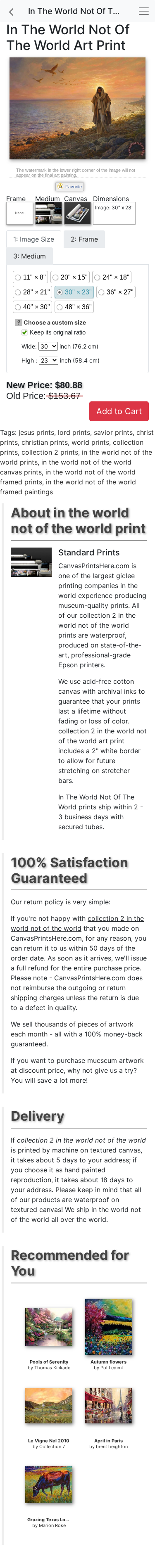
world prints (90, 442)
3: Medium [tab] (29, 256)
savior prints (113, 432)
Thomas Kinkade (52, 1368)
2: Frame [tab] (84, 239)
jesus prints (36, 432)
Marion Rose (52, 1525)
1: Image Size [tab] (33, 239)
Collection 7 (52, 1446)
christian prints (44, 442)
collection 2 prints (49, 452)
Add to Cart (119, 411)
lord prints (74, 432)
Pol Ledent (111, 1368)
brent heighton (112, 1446)
